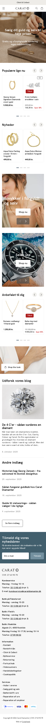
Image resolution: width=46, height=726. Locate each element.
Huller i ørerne (10, 685)
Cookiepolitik (9, 674)
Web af (23, 722)
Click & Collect (10, 652)
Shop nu (23, 212)
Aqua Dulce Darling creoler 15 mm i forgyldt (11, 153)
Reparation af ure (11, 696)
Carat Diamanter (23, 718)
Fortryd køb (8, 663)
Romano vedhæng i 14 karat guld (11, 322)
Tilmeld (37, 556)
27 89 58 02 (15, 635)
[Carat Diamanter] (22, 8)
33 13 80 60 (15, 587)
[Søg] (36, 8)
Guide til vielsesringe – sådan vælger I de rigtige (19, 504)
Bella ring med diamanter (31, 322)
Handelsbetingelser (12, 670)
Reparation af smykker (14, 700)
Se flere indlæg (12, 523)
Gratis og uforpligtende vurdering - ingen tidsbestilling (20, 43)
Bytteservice (9, 656)
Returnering (8, 659)
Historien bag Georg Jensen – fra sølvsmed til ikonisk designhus (21, 472)
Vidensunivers (10, 667)
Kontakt (7, 645)
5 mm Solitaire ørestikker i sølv (32, 98)
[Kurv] (42, 8)
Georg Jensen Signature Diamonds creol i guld (11, 99)
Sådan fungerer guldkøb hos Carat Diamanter (22, 488)
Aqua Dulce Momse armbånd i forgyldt (33, 152)
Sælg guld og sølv (11, 689)
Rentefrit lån (9, 648)
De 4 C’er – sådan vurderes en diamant (21, 426)
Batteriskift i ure (11, 693)
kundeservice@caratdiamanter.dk (25, 591)
